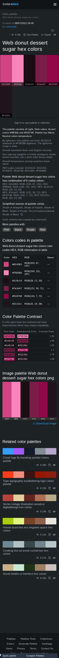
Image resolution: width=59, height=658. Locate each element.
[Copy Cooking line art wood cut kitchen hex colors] (49, 558)
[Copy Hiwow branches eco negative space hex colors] (49, 534)
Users (9, 648)
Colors (10, 4)
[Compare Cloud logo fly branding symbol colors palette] (54, 465)
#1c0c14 (6, 279)
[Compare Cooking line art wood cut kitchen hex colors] (54, 558)
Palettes (11, 638)
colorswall (11, 26)
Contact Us (47, 648)
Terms (33, 648)
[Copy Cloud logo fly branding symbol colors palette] (49, 465)
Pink (6, 229)
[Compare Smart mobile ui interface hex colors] (54, 578)
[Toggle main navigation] (55, 4)
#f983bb (6, 271)
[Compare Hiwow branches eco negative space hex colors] (54, 534)
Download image (46, 423)
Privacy (21, 648)
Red (42, 229)
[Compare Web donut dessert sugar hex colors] (54, 35)
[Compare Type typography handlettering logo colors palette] (54, 488)
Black (18, 229)
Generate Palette (28, 643)
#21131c (6, 302)
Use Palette (32, 35)
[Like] (52, 30)
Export (47, 35)
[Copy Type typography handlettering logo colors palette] (49, 488)
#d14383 (6, 263)
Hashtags (47, 643)
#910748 (6, 295)
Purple (30, 229)
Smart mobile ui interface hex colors (24, 573)
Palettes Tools (28, 638)
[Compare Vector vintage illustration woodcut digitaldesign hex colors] (54, 511)
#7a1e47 (6, 287)
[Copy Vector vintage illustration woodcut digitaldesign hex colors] (49, 511)
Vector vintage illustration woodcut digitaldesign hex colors (23, 506)
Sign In (17, 123)
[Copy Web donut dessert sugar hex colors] (22, 215)
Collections (46, 638)
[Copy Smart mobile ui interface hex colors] (49, 578)
